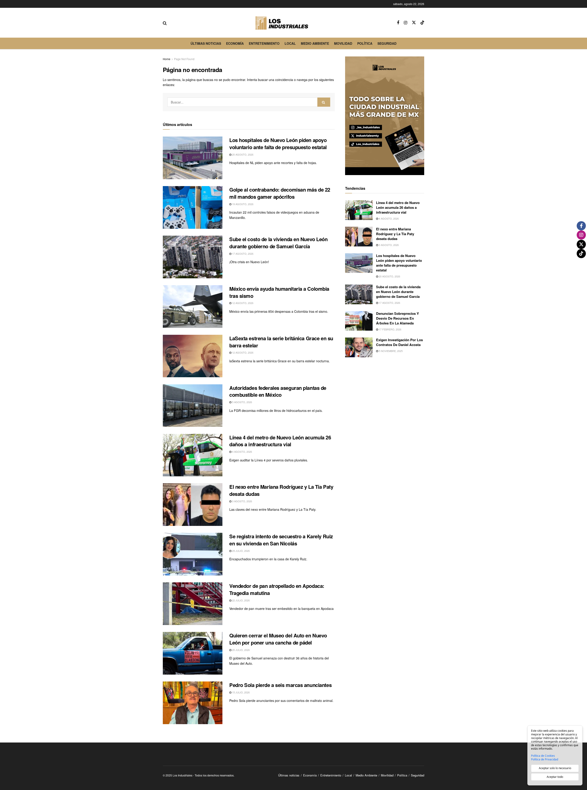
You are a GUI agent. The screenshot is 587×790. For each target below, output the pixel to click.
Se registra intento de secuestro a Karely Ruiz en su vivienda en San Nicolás (281, 540)
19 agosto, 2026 (242, 204)
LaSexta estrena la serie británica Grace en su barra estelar (281, 342)
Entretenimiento (264, 43)
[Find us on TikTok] (422, 22)
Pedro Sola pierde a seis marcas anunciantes (280, 685)
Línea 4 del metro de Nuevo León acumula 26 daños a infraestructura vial (280, 441)
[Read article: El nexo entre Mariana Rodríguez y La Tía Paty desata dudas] (192, 504)
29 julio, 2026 (240, 551)
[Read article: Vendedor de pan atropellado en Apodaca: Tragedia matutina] (192, 603)
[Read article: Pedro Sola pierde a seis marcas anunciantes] (192, 702)
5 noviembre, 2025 (390, 351)
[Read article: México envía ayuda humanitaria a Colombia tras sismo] (192, 306)
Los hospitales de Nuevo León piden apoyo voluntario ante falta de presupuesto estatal (278, 143)
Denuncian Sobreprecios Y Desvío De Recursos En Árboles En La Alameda (397, 318)
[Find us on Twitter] (414, 22)
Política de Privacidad (544, 759)
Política (364, 43)
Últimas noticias (206, 43)
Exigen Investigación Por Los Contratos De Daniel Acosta (399, 342)
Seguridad (386, 43)
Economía (235, 43)
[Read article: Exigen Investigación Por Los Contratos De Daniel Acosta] (359, 347)
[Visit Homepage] (281, 22)
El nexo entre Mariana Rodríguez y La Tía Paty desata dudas (281, 490)
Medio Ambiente (315, 43)
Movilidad (343, 43)
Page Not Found (184, 59)
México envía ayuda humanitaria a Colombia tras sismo (279, 292)
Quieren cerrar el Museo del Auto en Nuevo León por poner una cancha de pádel (278, 639)
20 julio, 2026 (240, 650)
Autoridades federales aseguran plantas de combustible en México (277, 391)
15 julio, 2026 (240, 692)
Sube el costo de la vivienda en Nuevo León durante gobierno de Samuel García (278, 242)
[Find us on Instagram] (405, 22)
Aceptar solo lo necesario (555, 768)
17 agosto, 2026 (242, 253)
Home (166, 59)
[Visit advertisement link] (384, 115)
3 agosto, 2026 (241, 501)
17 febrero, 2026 (389, 329)
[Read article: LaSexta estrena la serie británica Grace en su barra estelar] (192, 356)
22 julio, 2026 (240, 600)
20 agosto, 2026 (242, 154)
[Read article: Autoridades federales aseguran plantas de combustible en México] (192, 405)
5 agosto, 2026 (241, 402)
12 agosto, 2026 (242, 303)
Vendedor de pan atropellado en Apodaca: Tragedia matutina (276, 589)
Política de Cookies (543, 756)
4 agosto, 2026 (241, 451)
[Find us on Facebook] (398, 22)
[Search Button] (165, 22)
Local (290, 43)
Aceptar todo (555, 777)
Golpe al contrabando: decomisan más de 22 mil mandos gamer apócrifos (279, 193)
